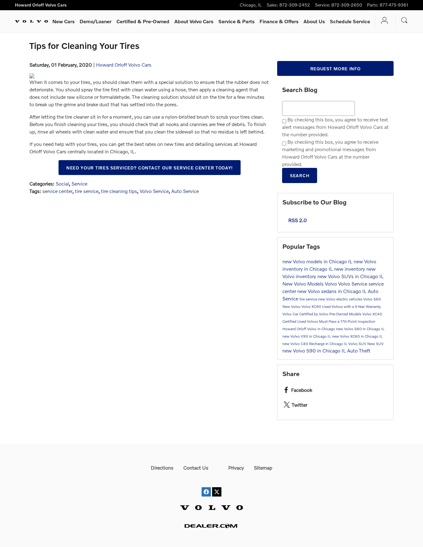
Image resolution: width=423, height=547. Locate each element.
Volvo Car (290, 314)
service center (57, 191)
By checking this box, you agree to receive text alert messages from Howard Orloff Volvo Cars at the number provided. (335, 126)
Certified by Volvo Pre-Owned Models (330, 314)
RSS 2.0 (297, 220)
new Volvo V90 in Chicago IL (307, 336)
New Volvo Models (303, 284)
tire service (86, 191)
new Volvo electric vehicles (340, 299)
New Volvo (291, 306)
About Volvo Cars (193, 21)
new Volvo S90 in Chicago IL (314, 350)
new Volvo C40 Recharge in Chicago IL (315, 343)
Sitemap (263, 467)
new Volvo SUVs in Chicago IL (350, 276)
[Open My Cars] (382, 21)
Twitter (299, 405)
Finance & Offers (279, 21)
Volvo (331, 284)
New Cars (63, 21)
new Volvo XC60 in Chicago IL (357, 336)
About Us (314, 21)
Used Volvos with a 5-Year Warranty (351, 306)
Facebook (301, 390)
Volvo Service (154, 191)
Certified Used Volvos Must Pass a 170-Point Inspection (328, 321)
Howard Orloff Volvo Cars (123, 65)
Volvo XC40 (372, 314)
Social (62, 183)
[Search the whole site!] (404, 20)
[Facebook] (206, 486)
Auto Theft (358, 350)
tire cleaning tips (119, 191)
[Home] (31, 21)
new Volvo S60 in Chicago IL (360, 328)
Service (236, 21)
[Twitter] (216, 486)
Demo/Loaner (95, 21)
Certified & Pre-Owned (142, 21)
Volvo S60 (372, 299)
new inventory (350, 269)
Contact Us (195, 467)
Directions (162, 467)
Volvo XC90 (311, 306)
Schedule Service (350, 21)
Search (299, 175)
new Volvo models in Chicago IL (318, 261)
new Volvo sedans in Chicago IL (332, 291)
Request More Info (335, 68)
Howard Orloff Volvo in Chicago (309, 328)
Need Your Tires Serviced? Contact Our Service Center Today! (149, 167)
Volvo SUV (357, 343)
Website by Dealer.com (211, 526)
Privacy (236, 467)
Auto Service (185, 191)
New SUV (375, 343)
